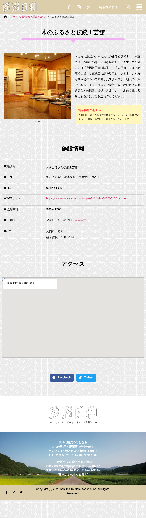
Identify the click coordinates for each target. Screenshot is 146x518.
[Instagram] (78, 7)
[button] (35, 121)
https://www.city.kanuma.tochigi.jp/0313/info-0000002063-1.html (86, 198)
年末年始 (80, 220)
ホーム (14, 16)
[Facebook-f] (68, 7)
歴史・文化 (38, 16)
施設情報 (25, 16)
